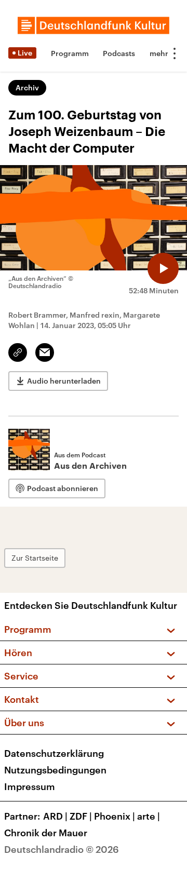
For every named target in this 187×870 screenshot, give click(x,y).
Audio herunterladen (64, 380)
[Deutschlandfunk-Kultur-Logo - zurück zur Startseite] (93, 25)
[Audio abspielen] (163, 268)
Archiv (27, 87)
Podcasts (119, 53)
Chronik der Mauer (45, 832)
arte (148, 816)
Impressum (29, 786)
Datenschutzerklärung (54, 753)
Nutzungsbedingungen (55, 770)
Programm (70, 53)
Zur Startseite (34, 557)
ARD (55, 816)
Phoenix (114, 816)
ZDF (81, 816)
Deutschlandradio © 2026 (61, 849)
